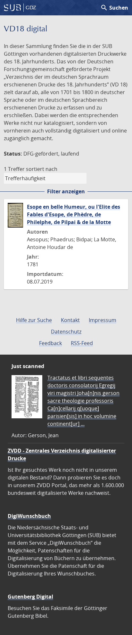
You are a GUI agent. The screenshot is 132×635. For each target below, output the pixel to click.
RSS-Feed (82, 343)
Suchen (114, 8)
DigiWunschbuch (29, 515)
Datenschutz (66, 331)
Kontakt (70, 320)
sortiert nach (41, 169)
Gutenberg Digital (30, 596)
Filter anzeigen (66, 191)
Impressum (102, 320)
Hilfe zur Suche (34, 320)
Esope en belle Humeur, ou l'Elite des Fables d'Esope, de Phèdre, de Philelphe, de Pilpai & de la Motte (73, 214)
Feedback (50, 343)
